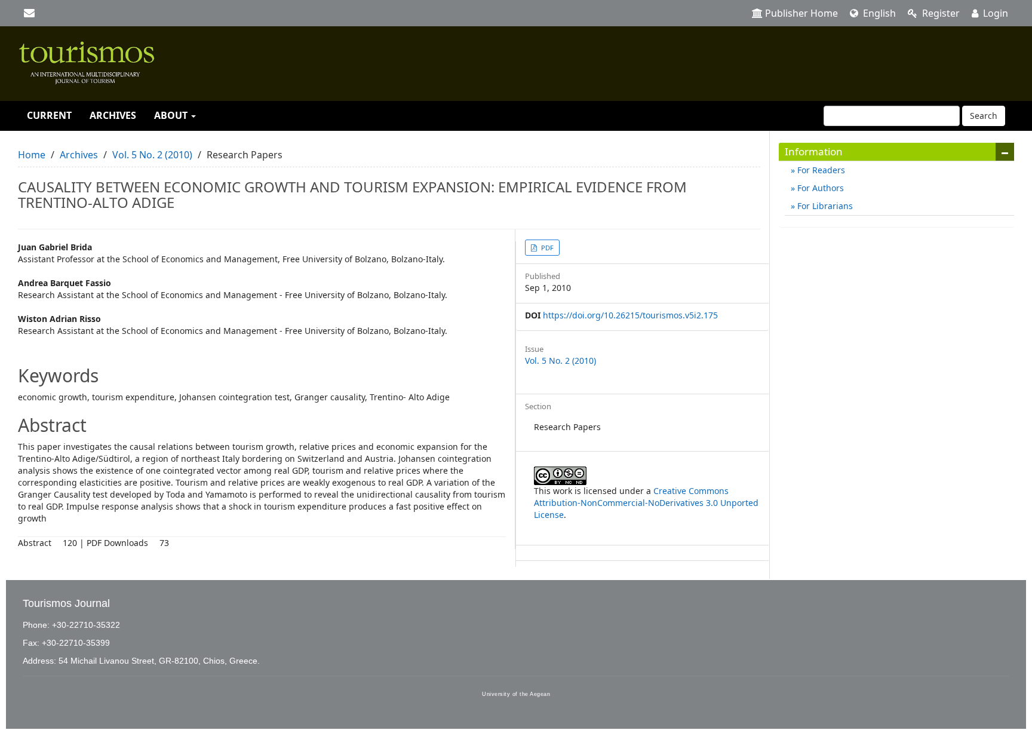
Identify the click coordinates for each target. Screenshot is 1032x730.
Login (994, 13)
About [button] (172, 115)
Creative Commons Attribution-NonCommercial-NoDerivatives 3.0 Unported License (646, 502)
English (878, 13)
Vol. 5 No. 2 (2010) (152, 154)
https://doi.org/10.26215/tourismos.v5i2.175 (630, 315)
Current (49, 115)
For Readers (820, 170)
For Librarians (824, 205)
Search (983, 115)
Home (31, 154)
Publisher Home (801, 13)
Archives (113, 115)
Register (940, 13)
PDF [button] (546, 247)
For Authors (819, 188)
